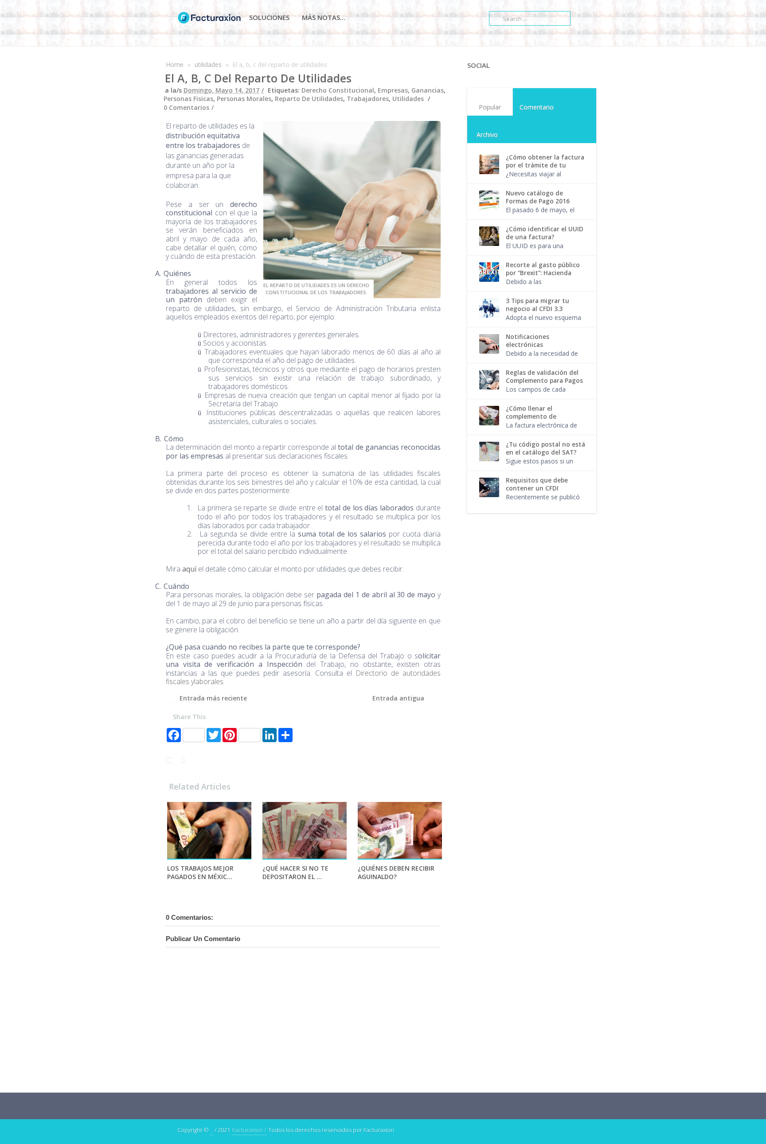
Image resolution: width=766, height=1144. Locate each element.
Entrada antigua (398, 698)
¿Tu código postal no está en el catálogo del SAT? (545, 448)
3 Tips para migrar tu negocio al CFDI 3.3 (537, 305)
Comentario (537, 107)
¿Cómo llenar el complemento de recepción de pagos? (536, 416)
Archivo (487, 134)
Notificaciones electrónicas (527, 341)
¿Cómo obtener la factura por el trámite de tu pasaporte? (545, 165)
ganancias (427, 90)
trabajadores (368, 98)
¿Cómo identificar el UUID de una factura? (544, 233)
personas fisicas (188, 98)
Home (175, 64)
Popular (490, 107)
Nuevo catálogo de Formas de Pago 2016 (538, 197)
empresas (393, 90)
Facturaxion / (249, 1130)
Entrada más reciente (213, 698)
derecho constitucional (337, 90)
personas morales (244, 98)
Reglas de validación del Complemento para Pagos (544, 377)
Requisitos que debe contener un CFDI (537, 484)
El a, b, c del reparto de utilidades (258, 78)
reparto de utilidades (309, 98)
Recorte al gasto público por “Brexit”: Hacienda (543, 269)
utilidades (208, 64)
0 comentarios (186, 107)
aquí (189, 569)
